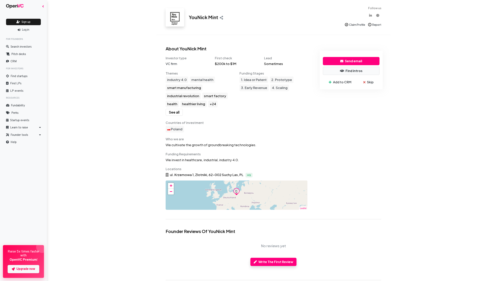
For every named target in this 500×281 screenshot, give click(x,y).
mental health (202, 79)
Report (376, 24)
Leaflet (303, 208)
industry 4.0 (177, 79)
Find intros (354, 71)
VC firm (171, 63)
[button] (23, 127)
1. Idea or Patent (254, 79)
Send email (353, 61)
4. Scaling (280, 87)
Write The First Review (275, 262)
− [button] (171, 191)
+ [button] (171, 185)
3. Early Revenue (254, 87)
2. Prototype (281, 79)
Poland (176, 129)
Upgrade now (25, 269)
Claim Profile (357, 24)
